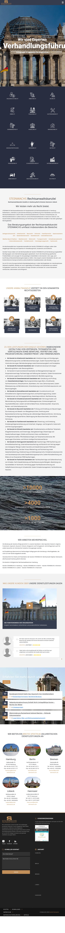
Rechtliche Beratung (35, 697)
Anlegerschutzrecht (9, 233)
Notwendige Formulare (20, 697)
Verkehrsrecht (29, 241)
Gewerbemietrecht (23, 235)
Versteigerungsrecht (42, 241)
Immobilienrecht (46, 235)
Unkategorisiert (18, 707)
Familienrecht (47, 233)
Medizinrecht (23, 239)
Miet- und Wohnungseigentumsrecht (33, 718)
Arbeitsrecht (21, 233)
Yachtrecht (53, 241)
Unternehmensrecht (16, 241)
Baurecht (30, 233)
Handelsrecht (35, 235)
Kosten (6, 909)
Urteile (26, 915)
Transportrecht (42, 239)
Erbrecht (38, 233)
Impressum (7, 912)
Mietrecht (32, 239)
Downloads (16, 909)
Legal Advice (17, 718)
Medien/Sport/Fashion (10, 239)
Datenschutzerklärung (11, 915)
